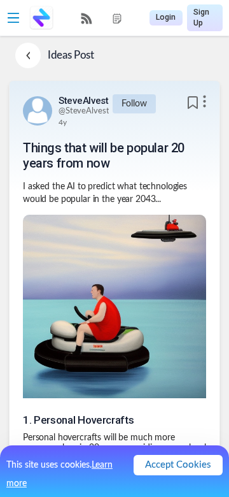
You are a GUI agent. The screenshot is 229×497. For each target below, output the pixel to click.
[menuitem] (86, 18)
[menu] (101, 18)
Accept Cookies (178, 465)
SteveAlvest (84, 100)
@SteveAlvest (84, 111)
